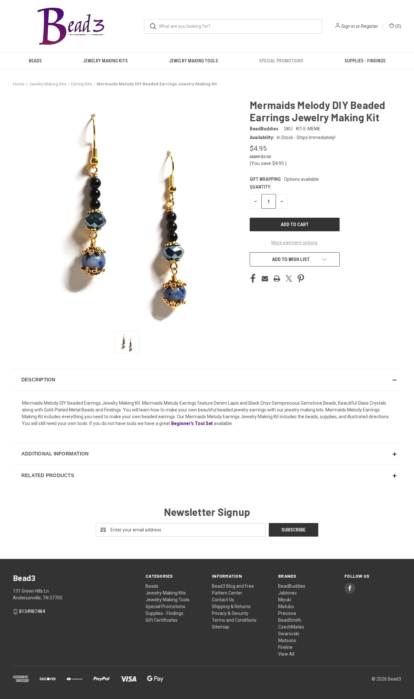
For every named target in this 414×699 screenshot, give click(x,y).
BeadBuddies (291, 586)
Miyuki (284, 599)
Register (369, 26)
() (397, 26)
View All (286, 654)
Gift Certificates (162, 620)
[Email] (265, 278)
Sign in (348, 26)
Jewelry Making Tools (193, 60)
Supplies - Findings (365, 60)
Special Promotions (281, 60)
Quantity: (260, 187)
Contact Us (223, 599)
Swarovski (288, 633)
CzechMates (291, 626)
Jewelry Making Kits (105, 60)
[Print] (277, 278)
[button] (207, 380)
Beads (35, 60)
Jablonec (287, 592)
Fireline (285, 647)
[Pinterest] (301, 278)
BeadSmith (289, 620)
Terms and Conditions (234, 620)
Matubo (286, 606)
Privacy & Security (230, 613)
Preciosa (287, 613)
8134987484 (32, 611)
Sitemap (220, 626)
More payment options (294, 242)
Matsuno (287, 640)
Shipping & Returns (231, 606)
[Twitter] (289, 278)
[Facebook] (253, 278)
